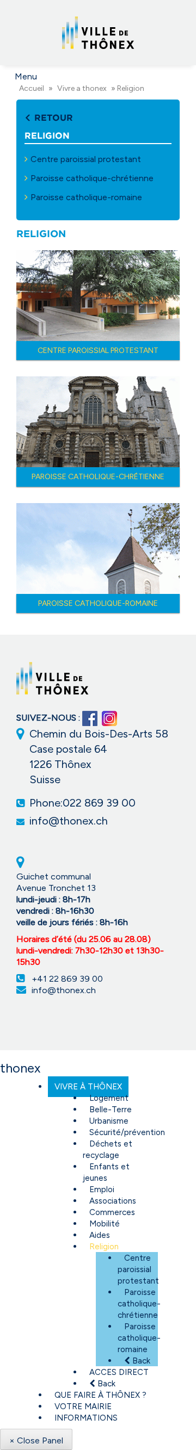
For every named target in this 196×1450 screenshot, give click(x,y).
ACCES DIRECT (119, 1372)
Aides (99, 1235)
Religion (104, 1246)
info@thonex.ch (68, 820)
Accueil (31, 88)
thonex (20, 1068)
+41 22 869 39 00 (67, 979)
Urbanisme (108, 1121)
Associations (112, 1201)
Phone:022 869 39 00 (82, 802)
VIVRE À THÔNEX (88, 1087)
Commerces (112, 1212)
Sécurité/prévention (127, 1132)
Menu (26, 76)
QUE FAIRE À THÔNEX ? (100, 1395)
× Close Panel (36, 1440)
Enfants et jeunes (106, 1172)
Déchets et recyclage (107, 1149)
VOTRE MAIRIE (83, 1406)
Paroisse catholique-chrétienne (92, 178)
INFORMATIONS (86, 1418)
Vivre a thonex (82, 88)
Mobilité (104, 1224)
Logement (108, 1098)
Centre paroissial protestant (85, 159)
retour (52, 117)
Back (140, 1361)
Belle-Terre (110, 1109)
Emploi (101, 1189)
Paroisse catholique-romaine (86, 197)
